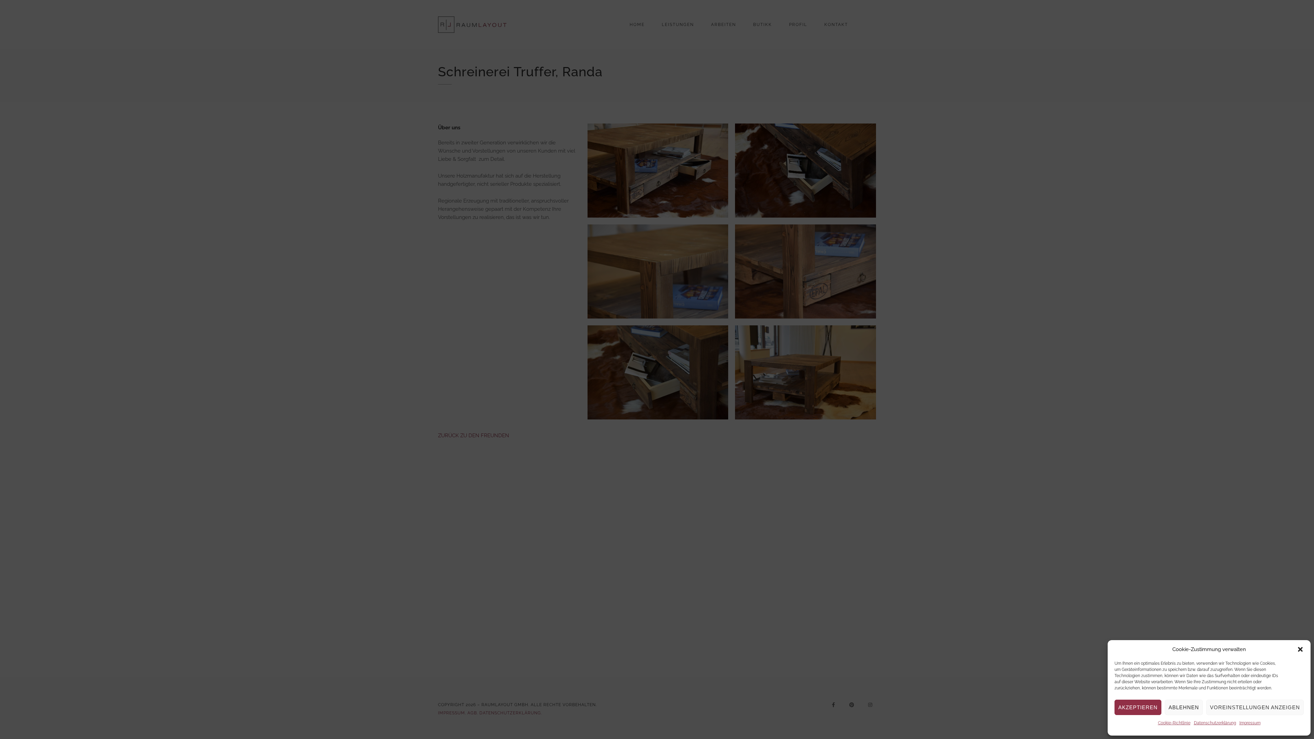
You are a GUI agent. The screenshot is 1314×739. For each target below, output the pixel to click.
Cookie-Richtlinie (1174, 723)
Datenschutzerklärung (1215, 723)
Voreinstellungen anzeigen (1255, 707)
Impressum (1250, 723)
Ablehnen (1184, 707)
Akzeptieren (1138, 707)
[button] (1300, 649)
